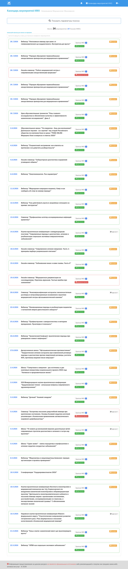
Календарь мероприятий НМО (100, 3)
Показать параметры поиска (65, 21)
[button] (117, 3)
